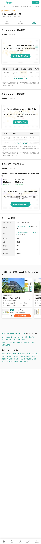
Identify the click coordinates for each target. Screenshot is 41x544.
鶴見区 (4, 361)
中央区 (26, 361)
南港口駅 (26, 342)
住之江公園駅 (6, 345)
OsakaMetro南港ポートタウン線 (26, 232)
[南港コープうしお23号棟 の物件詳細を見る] (17, 312)
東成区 (23, 356)
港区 (24, 353)
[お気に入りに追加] (11, 315)
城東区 (4, 359)
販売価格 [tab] (5, 168)
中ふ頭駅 (31, 337)
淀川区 (34, 359)
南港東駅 (19, 342)
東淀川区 (16, 356)
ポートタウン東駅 (19, 339)
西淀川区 (9, 356)
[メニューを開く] (3, 2)
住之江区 (9, 361)
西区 (19, 353)
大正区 (29, 353)
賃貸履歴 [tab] (12, 34)
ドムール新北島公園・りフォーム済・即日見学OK (20, 137)
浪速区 (4, 356)
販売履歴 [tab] (5, 34)
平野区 (16, 361)
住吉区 (16, 359)
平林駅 (32, 342)
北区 (21, 361)
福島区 (9, 353)
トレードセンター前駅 (20, 337)
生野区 (29, 356)
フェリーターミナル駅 (8, 342)
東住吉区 (22, 359)
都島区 (4, 353)
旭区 (33, 356)
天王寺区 (35, 353)
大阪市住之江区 (25, 226)
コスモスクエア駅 (7, 337)
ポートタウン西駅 (7, 339)
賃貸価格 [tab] (12, 168)
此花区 (15, 353)
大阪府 (18, 226)
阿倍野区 (9, 359)
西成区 (29, 359)
